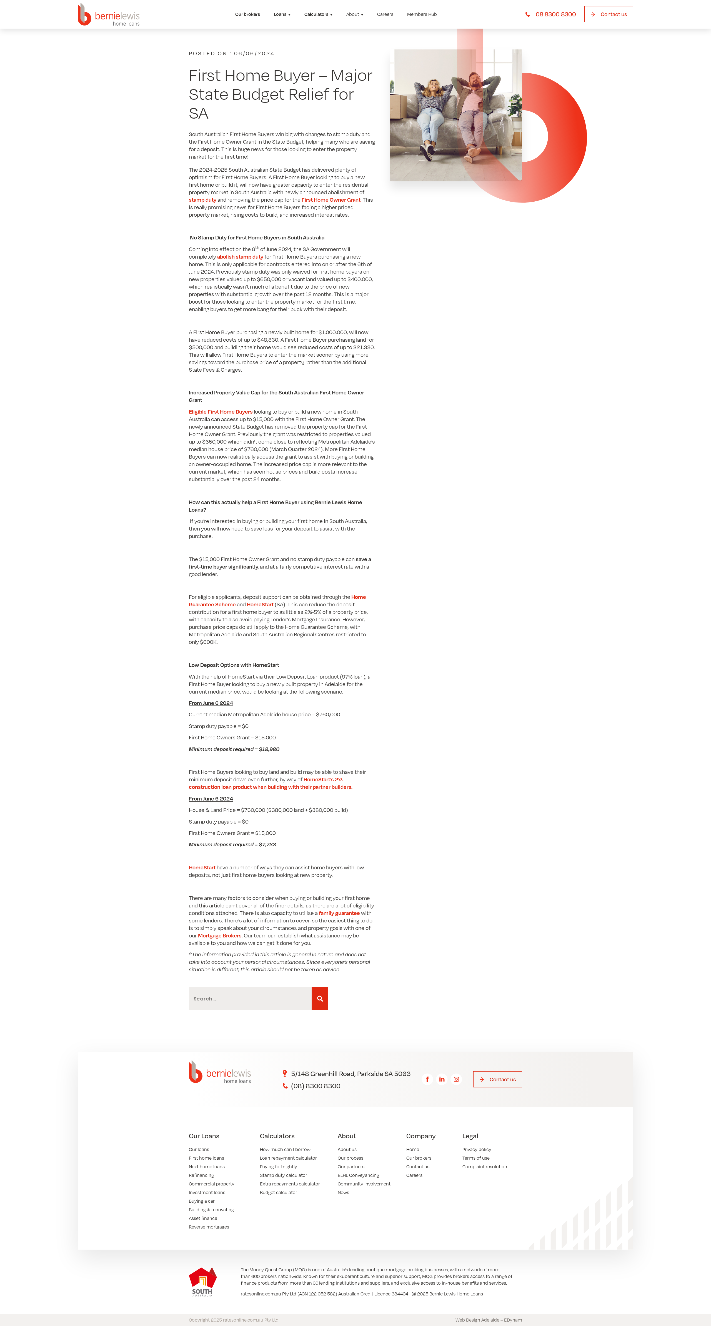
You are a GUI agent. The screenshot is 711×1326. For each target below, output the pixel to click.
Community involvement (364, 1183)
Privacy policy (476, 1149)
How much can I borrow (285, 1149)
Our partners (351, 1166)
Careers (385, 14)
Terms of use (476, 1158)
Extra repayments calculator (290, 1183)
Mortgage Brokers (220, 935)
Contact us (417, 1166)
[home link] (109, 14)
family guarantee (340, 912)
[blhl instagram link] (456, 1079)
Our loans (199, 1149)
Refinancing (201, 1175)
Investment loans (207, 1192)
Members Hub (422, 14)
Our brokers (247, 14)
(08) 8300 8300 (316, 1085)
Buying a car (202, 1201)
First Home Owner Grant (331, 199)
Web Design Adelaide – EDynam (488, 1320)
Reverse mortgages (209, 1227)
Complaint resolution (484, 1166)
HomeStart (260, 604)
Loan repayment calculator (288, 1158)
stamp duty (202, 199)
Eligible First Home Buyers (221, 411)
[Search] (320, 998)
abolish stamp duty (240, 256)
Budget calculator (278, 1192)
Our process (350, 1158)
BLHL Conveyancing (358, 1175)
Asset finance (203, 1218)
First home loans (206, 1158)
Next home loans (207, 1166)
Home (412, 1149)
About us (347, 1149)
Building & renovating (211, 1209)
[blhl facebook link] (427, 1079)
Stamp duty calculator (283, 1175)
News (343, 1192)
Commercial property (211, 1183)
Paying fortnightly (278, 1166)
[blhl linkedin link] (442, 1079)
